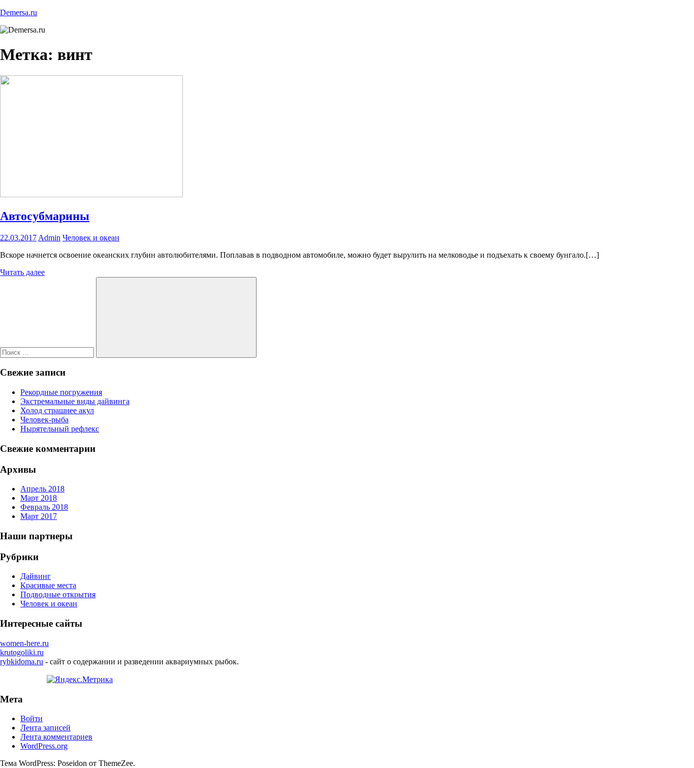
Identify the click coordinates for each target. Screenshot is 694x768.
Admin (49, 237)
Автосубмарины (44, 216)
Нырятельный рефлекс (59, 428)
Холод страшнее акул (57, 410)
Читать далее (22, 272)
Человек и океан (90, 237)
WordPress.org (44, 746)
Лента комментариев (56, 736)
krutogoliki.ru (22, 652)
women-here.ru (24, 643)
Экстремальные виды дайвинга (75, 401)
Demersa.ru (18, 12)
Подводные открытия (58, 594)
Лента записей (45, 727)
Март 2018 (38, 498)
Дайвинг (35, 576)
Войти (31, 718)
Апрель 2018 (42, 488)
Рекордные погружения (61, 392)
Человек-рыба (44, 419)
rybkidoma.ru (21, 661)
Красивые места (48, 585)
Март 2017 (38, 516)
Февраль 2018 (44, 507)
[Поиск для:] (48, 352)
